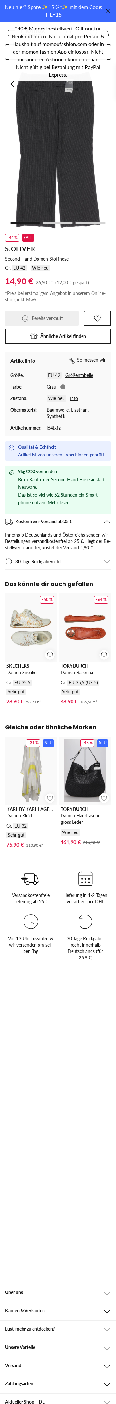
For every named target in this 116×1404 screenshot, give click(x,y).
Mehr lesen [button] (59, 502)
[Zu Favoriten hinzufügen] (97, 318)
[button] (11, 33)
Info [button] (74, 398)
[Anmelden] (82, 33)
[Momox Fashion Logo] (33, 33)
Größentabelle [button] (79, 375)
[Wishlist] (93, 33)
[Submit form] (100, 52)
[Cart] (105, 33)
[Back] (13, 84)
